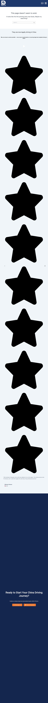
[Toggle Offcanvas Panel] (46, 3)
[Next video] (44, 265)
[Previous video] (4, 265)
